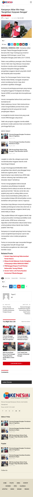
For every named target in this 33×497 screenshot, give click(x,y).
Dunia (18, 483)
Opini (15, 486)
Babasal (4, 15)
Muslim (19, 489)
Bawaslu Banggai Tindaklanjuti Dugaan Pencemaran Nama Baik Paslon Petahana (24, 310)
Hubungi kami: (4, 404)
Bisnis (12, 489)
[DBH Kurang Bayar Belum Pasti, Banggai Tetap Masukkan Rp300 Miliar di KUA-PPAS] (4, 151)
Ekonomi (8, 486)
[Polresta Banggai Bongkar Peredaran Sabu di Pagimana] (4, 136)
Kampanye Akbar (15, 278)
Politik (8, 15)
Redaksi (27, 489)
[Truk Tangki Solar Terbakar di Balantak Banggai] (23, 346)
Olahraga (22, 486)
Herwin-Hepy (7, 278)
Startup (25, 483)
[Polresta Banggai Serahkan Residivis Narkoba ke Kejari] (4, 143)
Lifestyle (4, 489)
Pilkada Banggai (23, 278)
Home (4, 483)
